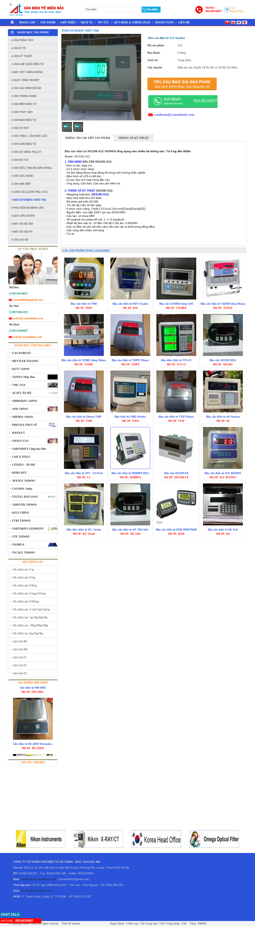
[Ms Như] (10, 312)
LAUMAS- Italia (22, 488)
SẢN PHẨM (47, 22)
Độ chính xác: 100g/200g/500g (30, 625)
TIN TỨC (103, 22)
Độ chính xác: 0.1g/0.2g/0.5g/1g (31, 609)
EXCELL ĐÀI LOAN (25, 496)
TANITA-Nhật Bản (23, 377)
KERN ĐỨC (19, 472)
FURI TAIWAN (21, 520)
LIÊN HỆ (184, 22)
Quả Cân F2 (20, 665)
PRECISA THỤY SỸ (24, 424)
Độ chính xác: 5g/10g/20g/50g (30, 617)
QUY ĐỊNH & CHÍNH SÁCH (132, 22)
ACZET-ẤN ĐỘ (21, 392)
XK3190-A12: (103, 161)
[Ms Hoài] (10, 331)
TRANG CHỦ (27, 22)
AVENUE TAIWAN (23, 480)
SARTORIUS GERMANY (28, 528)
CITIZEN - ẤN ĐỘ (23, 464)
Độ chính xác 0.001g (25, 585)
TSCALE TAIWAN (23, 552)
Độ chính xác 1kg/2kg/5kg (28, 633)
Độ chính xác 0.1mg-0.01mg (29, 593)
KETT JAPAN (20, 369)
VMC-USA (18, 384)
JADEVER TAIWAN (24, 504)
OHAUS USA (20, 440)
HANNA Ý (18, 432)
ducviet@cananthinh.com (37, 890)
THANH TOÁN (164, 22)
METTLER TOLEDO (25, 361)
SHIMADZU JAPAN (24, 400)
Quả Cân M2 (20, 649)
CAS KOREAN (21, 353)
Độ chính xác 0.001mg (26, 601)
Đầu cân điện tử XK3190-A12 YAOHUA (90, 151)
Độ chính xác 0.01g (24, 577)
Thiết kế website (70, 923)
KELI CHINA (20, 512)
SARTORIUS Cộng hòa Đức (29, 448)
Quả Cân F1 (20, 657)
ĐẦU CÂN (88, 161)
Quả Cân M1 (20, 641)
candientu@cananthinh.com (174, 115)
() (100, 194)
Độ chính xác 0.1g (23, 569)
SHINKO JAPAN (22, 416)
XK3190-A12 (82, 156)
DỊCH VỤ (87, 22)
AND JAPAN (20, 408)
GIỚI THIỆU (68, 22)
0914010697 (214, 11)
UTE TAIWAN (20, 536)
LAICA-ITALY (21, 456)
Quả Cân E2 (20, 673)
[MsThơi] (10, 294)
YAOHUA (18, 544)
